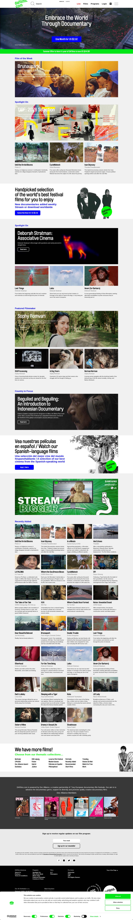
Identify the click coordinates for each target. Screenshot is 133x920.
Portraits (68, 759)
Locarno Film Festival (56, 759)
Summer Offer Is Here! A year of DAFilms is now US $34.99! (66, 51)
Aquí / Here (24, 467)
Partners (17, 874)
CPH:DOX (18, 762)
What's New (36, 875)
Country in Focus (24, 391)
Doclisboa (18, 767)
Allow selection (118, 902)
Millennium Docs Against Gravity (51, 818)
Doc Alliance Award (21, 764)
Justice (34, 767)
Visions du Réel (87, 762)
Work (84, 767)
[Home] (21, 4)
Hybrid (34, 764)
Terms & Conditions (21, 875)
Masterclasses (54, 762)
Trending (85, 759)
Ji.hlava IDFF (92, 818)
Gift (69, 875)
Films (85, 4)
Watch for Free (87, 764)
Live (79, 4)
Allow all (118, 896)
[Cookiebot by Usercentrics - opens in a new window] (12, 916)
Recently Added (23, 521)
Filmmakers (54, 874)
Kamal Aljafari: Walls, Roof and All (23, 45)
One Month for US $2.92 (66, 39)
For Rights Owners (74, 877)
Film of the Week (23, 58)
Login (104, 4)
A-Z (51, 872)
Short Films (69, 767)
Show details (94, 916)
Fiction (34, 762)
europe (68, 1)
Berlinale (18, 759)
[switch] (52, 916)
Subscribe (71, 872)
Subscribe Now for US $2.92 (27, 213)
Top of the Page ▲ (112, 870)
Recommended (70, 764)
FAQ (69, 874)
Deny (118, 908)
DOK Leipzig (35, 759)
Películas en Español (55, 764)
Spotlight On (21, 102)
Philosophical (53, 767)
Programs (95, 4)
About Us (18, 872)
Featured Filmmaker (25, 308)
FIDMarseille (77, 818)
